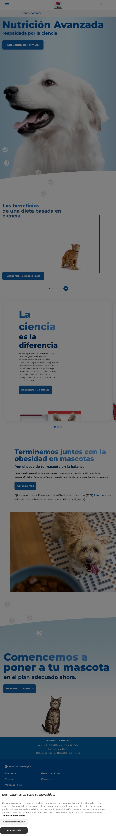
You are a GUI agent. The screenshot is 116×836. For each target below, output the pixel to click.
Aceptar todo (14, 830)
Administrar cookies (14, 821)
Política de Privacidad (14, 815)
